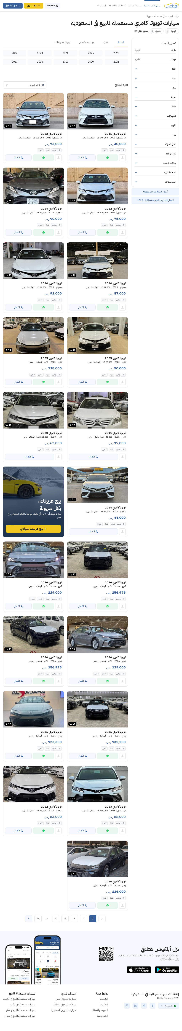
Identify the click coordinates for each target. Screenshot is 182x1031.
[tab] (121, 42)
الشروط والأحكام (100, 1010)
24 (38, 918)
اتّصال (81, 157)
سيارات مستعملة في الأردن (22, 1004)
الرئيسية (104, 999)
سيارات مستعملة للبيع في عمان (20, 1016)
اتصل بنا (104, 1004)
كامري (104, 150)
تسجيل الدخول (12, 5)
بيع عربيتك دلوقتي (31, 529)
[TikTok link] (144, 1006)
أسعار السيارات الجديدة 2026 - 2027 (155, 200)
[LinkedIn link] (135, 1006)
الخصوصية (102, 1016)
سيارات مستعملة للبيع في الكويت (19, 999)
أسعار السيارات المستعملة (155, 192)
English (51, 5)
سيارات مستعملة (152, 5)
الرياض (119, 150)
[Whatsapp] (107, 157)
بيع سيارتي (32, 5)
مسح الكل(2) (141, 31)
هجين (33, 374)
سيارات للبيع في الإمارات (64, 1004)
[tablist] (65, 42)
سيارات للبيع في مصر (66, 999)
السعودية (168, 1005)
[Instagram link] (127, 1006)
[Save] (71, 97)
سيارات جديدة (134, 5)
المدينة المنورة (116, 524)
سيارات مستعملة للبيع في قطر (20, 1010)
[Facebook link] (152, 1006)
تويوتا (111, 150)
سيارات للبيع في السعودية (63, 1010)
